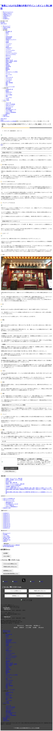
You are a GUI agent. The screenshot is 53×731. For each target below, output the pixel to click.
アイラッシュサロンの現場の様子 (13, 485)
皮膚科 (7, 63)
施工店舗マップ (37, 625)
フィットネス (9, 74)
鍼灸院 (7, 67)
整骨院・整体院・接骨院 (11, 61)
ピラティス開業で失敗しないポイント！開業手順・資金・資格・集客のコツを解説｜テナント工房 (28, 487)
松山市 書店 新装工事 (11, 482)
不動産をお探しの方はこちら (40, 590)
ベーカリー (8, 44)
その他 (7, 40)
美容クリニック (9, 59)
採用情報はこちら (15, 595)
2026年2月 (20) (6, 521)
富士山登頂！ (9, 481)
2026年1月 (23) (6, 522)
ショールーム (9, 78)
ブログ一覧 (8, 102)
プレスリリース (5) (10, 501)
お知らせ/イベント (10, 105)
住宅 (7, 85)
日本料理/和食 (9, 36)
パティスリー (9, 43)
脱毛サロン (8, 55)
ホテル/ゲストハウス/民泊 (12, 71)
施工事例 (15, 627)
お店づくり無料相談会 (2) (11, 506)
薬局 (7, 70)
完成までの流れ (6, 27)
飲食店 (7, 32)
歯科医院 (8, 58)
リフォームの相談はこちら (15, 590)
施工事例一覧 (9, 31)
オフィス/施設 (9, 94)
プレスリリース (9, 106)
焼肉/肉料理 (8, 38)
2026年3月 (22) (6, 519)
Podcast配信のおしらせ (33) (12, 503)
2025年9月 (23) (6, 528)
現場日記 (8, 113)
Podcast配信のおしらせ (11, 109)
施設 (7, 75)
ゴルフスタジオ (9, 77)
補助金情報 (8, 108)
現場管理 (5, 28)
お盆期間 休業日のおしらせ (12, 486)
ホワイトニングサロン (11, 54)
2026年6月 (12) (6, 515)
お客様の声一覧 (9, 89)
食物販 (7, 42)
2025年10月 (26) (6, 526)
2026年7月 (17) (6, 514)
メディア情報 (28, 627)
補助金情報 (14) (9, 502)
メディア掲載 (9, 110)
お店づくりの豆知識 (10, 104)
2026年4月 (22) (6, 518)
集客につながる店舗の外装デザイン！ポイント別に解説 (28, 727)
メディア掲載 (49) (10, 505)
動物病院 (8, 69)
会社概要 (5, 114)
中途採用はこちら (39, 595)
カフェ (7, 34)
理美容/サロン (9, 47)
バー (7, 35)
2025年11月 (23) (6, 525)
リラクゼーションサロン (11, 53)
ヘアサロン (8, 49)
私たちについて (6, 26)
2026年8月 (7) (6, 513)
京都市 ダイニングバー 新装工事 (14, 478)
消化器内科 (8, 66)
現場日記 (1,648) (6, 507)
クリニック (8, 57)
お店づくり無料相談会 (11, 112)
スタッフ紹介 (6, 100)
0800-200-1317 (7, 609)
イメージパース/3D (10, 86)
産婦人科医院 (9, 62)
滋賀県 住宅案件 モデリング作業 (14, 479)
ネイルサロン (9, 51)
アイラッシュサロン (10, 50)
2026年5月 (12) (6, 517)
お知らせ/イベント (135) (8, 499)
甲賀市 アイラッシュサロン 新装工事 (15, 483)
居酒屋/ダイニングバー (11, 39)
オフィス (8, 73)
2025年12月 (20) (6, 523)
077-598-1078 (6, 607)
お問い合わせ (6, 116)
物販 (7, 84)
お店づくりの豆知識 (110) (9, 498)
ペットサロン (9, 79)
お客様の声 (21, 627)
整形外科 (8, 65)
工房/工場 (8, 81)
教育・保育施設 (9, 82)
